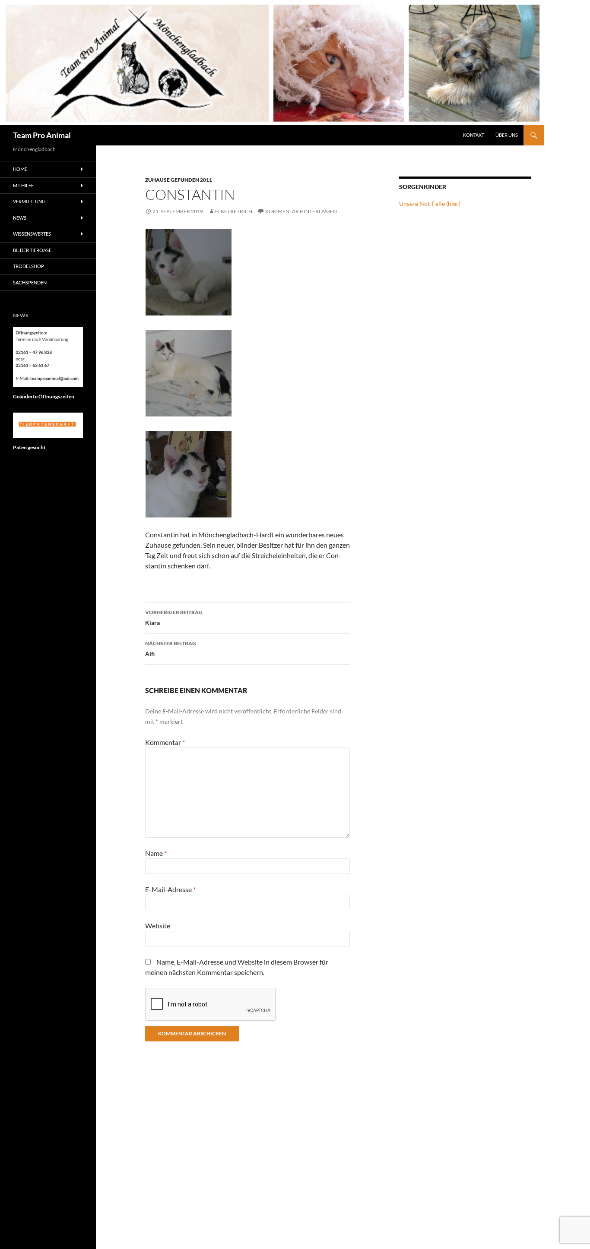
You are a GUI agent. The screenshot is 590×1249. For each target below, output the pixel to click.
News (19, 218)
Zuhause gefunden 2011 (178, 180)
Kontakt (473, 135)
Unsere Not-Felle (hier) (429, 203)
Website (157, 925)
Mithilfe (23, 185)
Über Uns (506, 135)
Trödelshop (28, 266)
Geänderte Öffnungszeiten (43, 396)
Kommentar (165, 742)
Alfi (170, 648)
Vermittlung (29, 201)
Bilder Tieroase (32, 250)
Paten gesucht (29, 447)
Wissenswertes (32, 234)
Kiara (174, 617)
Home (20, 169)
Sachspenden (30, 282)
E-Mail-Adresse (170, 889)
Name (156, 853)
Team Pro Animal (42, 135)
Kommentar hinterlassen (301, 211)
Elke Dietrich (233, 211)
